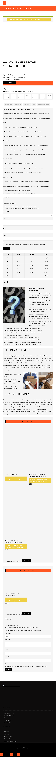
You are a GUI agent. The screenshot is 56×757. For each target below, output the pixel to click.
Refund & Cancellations (10, 741)
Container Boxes (21, 91)
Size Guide (27, 104)
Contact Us (7, 734)
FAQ (34, 104)
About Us (6, 731)
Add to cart (12, 82)
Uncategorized (30, 91)
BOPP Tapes (7, 722)
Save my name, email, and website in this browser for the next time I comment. (24, 244)
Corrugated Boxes (9, 713)
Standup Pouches (9, 715)
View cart (26, 560)
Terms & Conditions (9, 739)
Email (4, 235)
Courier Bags (7, 720)
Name (5, 228)
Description (8, 104)
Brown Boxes (13, 91)
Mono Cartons (8, 718)
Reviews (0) (18, 104)
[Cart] (4, 3)
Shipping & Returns (43, 104)
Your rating (6, 211)
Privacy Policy (8, 736)
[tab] (8, 104)
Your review (6, 218)
